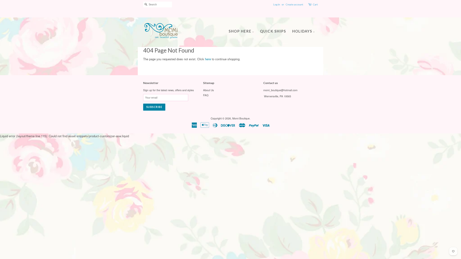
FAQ (205, 95)
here (208, 59)
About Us (208, 90)
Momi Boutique (241, 118)
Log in (276, 4)
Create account (294, 4)
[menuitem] (242, 31)
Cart (315, 4)
